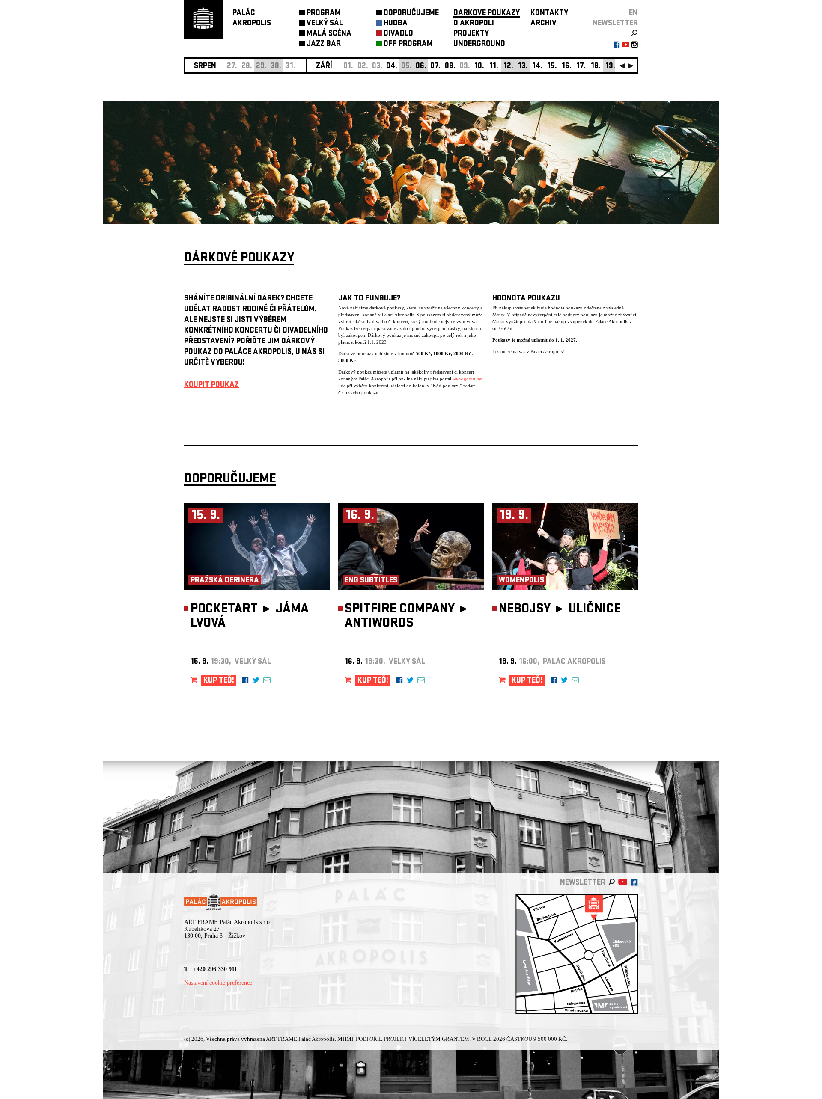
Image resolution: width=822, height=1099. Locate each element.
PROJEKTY (471, 34)
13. (523, 66)
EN (633, 13)
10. (479, 66)
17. (581, 66)
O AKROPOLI (473, 24)
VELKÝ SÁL (325, 24)
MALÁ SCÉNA (329, 34)
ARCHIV (543, 24)
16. (567, 66)
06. (421, 66)
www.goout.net (467, 378)
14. (537, 66)
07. (435, 66)
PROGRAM (324, 13)
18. (596, 66)
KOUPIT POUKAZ (211, 385)
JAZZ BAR (324, 44)
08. (450, 66)
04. (391, 66)
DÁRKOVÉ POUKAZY (486, 13)
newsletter (615, 24)
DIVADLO (398, 34)
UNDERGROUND (479, 44)
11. (493, 66)
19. (610, 66)
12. (508, 66)
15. (552, 66)
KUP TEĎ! (218, 681)
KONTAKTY (549, 13)
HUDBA (396, 24)
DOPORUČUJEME (411, 13)
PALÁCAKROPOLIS (251, 19)
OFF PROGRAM (408, 44)
